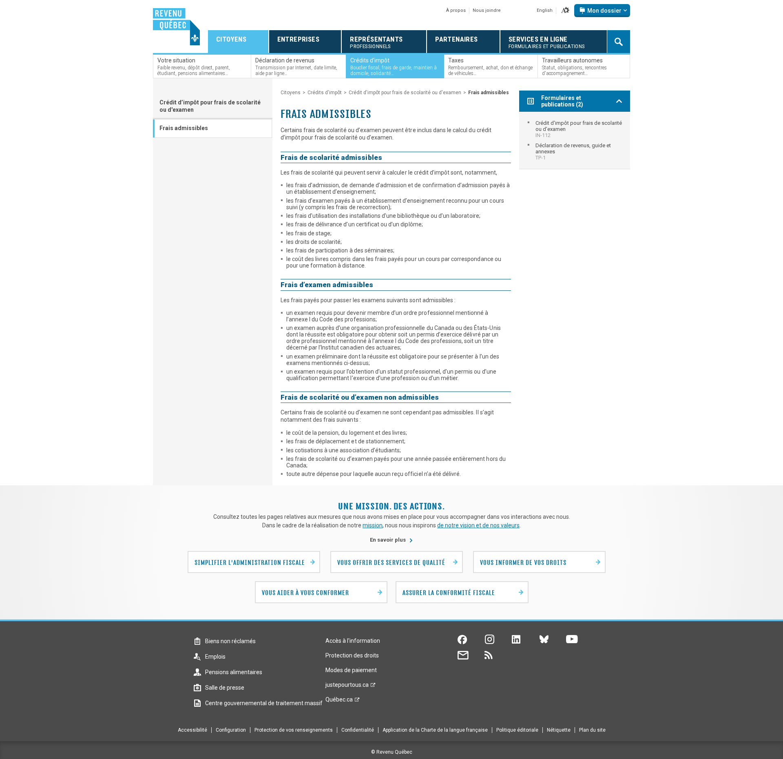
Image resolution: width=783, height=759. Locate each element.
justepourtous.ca (347, 687)
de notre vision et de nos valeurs (478, 525)
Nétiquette (559, 730)
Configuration (231, 730)
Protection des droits (352, 655)
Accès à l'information (352, 640)
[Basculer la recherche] (618, 41)
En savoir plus (391, 540)
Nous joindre (487, 10)
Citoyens (291, 92)
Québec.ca (339, 701)
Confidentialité (357, 730)
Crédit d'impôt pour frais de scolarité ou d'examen (405, 92)
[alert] (602, 10)
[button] (565, 10)
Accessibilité (192, 730)
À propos (456, 10)
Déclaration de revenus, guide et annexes (573, 151)
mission (373, 525)
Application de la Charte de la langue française (435, 730)
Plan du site (592, 730)
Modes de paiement (351, 670)
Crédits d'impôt (324, 92)
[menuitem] (574, 129)
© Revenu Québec (391, 752)
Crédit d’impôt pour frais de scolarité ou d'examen (210, 106)
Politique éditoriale (517, 730)
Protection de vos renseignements (293, 730)
